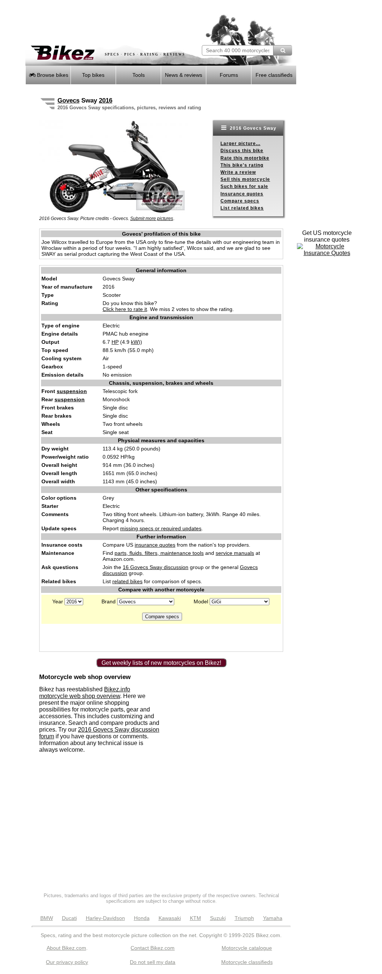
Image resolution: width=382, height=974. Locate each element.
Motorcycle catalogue (247, 948)
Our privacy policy (67, 962)
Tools (138, 75)
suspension (72, 391)
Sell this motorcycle (245, 179)
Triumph (244, 918)
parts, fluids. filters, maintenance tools (159, 553)
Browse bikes (51, 75)
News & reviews (183, 75)
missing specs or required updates (160, 528)
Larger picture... (240, 143)
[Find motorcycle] (282, 50)
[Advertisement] (112, 22)
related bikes (127, 581)
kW (134, 342)
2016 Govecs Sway (252, 128)
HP (115, 342)
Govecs (68, 100)
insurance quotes (155, 545)
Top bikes (93, 75)
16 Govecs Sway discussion (155, 567)
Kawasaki (170, 918)
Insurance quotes (241, 194)
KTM (195, 918)
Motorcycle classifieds (247, 962)
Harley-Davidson (105, 918)
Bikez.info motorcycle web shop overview (84, 692)
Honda (142, 918)
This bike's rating (241, 165)
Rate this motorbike (244, 158)
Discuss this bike (241, 150)
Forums (229, 75)
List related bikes (242, 208)
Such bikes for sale (244, 186)
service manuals (235, 553)
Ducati (69, 918)
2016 (105, 100)
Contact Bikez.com (153, 948)
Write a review (238, 172)
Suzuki (218, 918)
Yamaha (272, 918)
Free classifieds (274, 75)
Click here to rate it (125, 309)
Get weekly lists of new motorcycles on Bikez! (161, 663)
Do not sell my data (152, 962)
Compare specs (239, 201)
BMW (46, 918)
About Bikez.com (66, 948)
